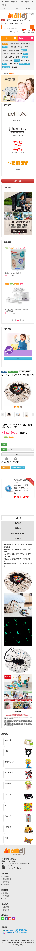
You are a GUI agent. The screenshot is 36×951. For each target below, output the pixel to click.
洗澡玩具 (22, 20)
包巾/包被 (25, 57)
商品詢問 (16, 462)
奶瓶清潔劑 (6, 67)
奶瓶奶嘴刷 (14, 67)
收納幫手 (23, 50)
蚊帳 (17, 43)
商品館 (21, 38)
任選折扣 (21, 371)
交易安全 (6, 898)
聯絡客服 (6, 910)
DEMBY (18, 169)
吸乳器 (8, 20)
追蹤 (24, 31)
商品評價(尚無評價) (18, 533)
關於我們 (6, 907)
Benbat (28, 371)
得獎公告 (6, 884)
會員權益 (6, 882)
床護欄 (10, 64)
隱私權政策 (7, 879)
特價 (10, 371)
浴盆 (28, 20)
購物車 (32, 32)
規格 (4, 444)
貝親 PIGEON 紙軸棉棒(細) (13, 273)
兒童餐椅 (5, 47)
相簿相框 (12, 53)
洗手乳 (16, 64)
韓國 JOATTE (18, 135)
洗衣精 (28, 64)
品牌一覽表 (18, 181)
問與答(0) (18, 528)
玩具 (18, 359)
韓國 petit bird (18, 120)
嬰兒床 (25, 53)
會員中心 (7, 8)
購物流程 (16, 8)
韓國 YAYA (30, 375)
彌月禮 (28, 43)
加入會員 (26, 2)
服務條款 (6, 876)
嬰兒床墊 (19, 53)
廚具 (4, 50)
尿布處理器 (13, 47)
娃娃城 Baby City (18, 152)
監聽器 (28, 60)
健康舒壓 (5, 60)
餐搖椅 (23, 43)
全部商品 (4, 371)
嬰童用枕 (11, 57)
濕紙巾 (11, 23)
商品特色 (18, 518)
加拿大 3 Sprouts (7, 375)
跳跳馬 (23, 23)
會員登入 (15, 2)
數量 (4, 449)
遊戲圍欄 (12, 43)
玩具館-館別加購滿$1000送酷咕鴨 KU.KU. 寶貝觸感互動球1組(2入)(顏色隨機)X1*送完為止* (21, 486)
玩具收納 (5, 43)
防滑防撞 (16, 60)
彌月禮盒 (4, 23)
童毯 (11, 60)
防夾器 (23, 60)
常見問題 (27, 8)
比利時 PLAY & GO (19, 375)
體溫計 (17, 23)
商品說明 (18, 523)
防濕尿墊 (22, 64)
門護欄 (5, 64)
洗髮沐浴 (15, 20)
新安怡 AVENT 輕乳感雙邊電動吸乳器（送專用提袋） (17, 310)
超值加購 (15, 371)
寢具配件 (18, 57)
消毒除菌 (5, 53)
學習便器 (20, 47)
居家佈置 (17, 50)
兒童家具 (10, 50)
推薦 (5, 38)
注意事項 (18, 538)
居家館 (4, 73)
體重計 (27, 47)
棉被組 (5, 57)
